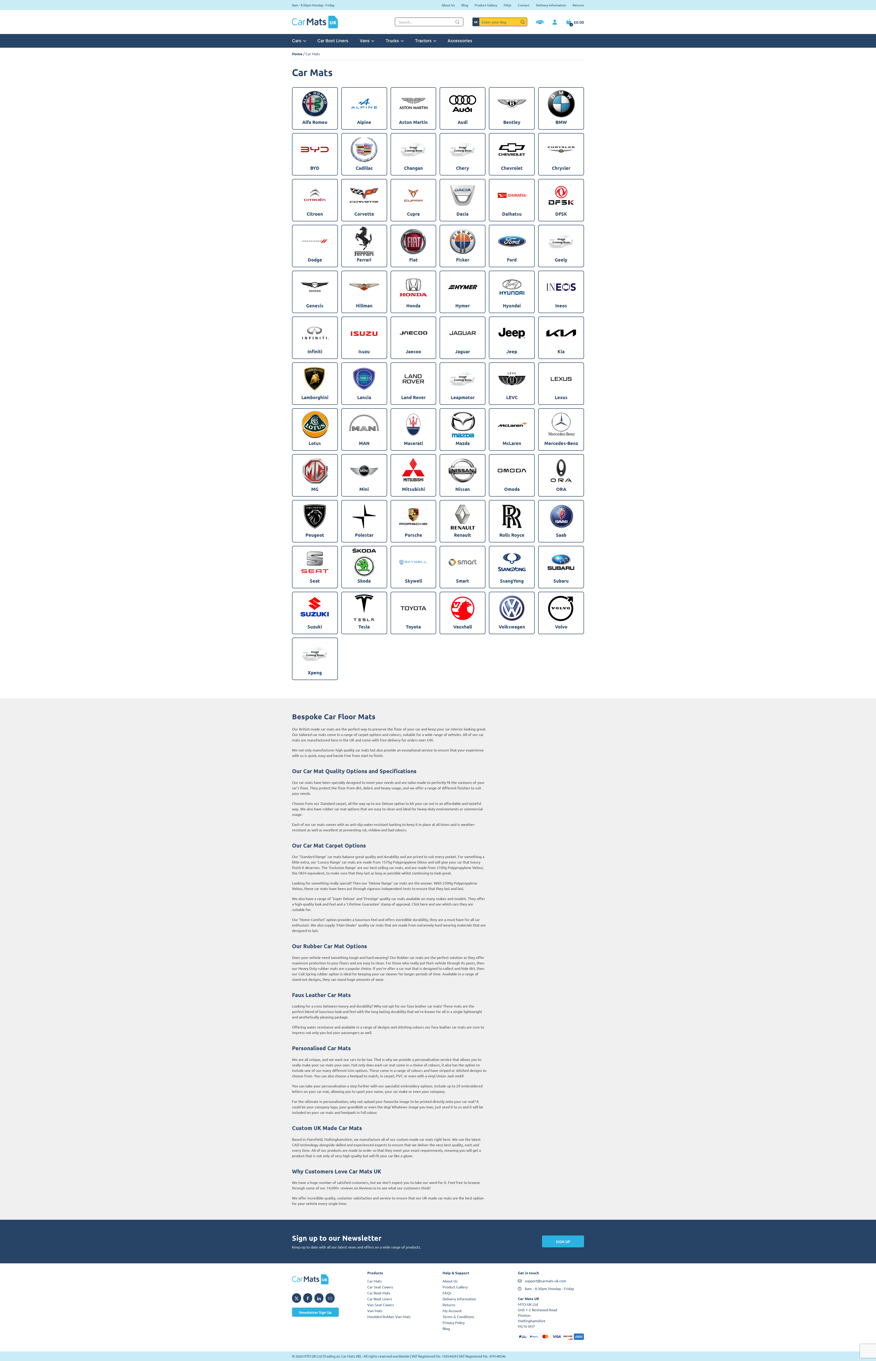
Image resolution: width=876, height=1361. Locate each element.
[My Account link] (555, 22)
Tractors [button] (423, 40)
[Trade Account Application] (539, 22)
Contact (523, 5)
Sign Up (563, 1241)
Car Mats (374, 1281)
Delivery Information (551, 5)
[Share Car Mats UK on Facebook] (307, 1298)
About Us (448, 5)
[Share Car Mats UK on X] (296, 1298)
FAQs (507, 5)
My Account (452, 1310)
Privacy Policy (454, 1322)
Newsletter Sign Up (315, 1312)
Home (297, 53)
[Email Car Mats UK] (330, 1298)
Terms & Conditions (458, 1316)
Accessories (460, 40)
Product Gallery (486, 5)
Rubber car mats (410, 957)
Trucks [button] (392, 40)
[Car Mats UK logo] (325, 1279)
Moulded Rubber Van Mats (389, 1316)
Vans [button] (365, 40)
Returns (578, 5)
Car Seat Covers (380, 1287)
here (424, 904)
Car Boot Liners (332, 40)
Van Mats (375, 1310)
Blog (464, 5)
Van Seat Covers (380, 1304)
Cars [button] (296, 40)
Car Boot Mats (378, 1292)
